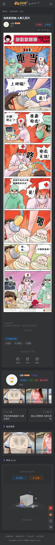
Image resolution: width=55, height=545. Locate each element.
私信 (48, 24)
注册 (37, 477)
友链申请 (9, 536)
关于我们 (40, 536)
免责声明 (19, 536)
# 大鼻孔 (18, 343)
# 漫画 (28, 343)
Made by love (35, 540)
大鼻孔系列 (13, 11)
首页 (5, 11)
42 (32, 380)
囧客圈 (26, 540)
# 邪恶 (8, 343)
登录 (21, 477)
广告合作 (30, 536)
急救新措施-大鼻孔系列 (17, 18)
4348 (25, 380)
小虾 (12, 23)
